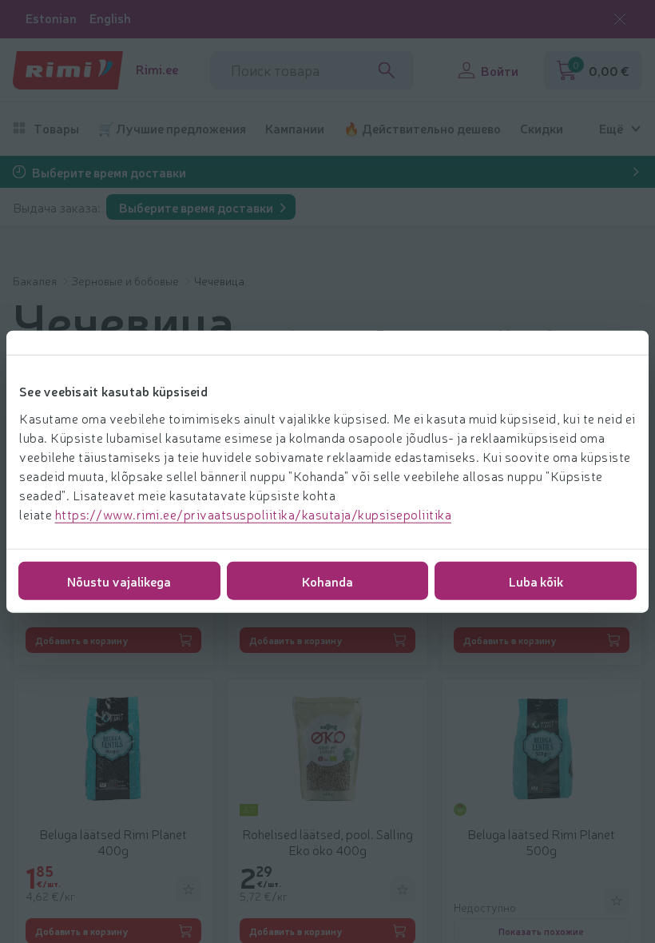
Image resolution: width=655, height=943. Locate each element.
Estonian (51, 18)
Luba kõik (536, 580)
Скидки (541, 128)
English (110, 18)
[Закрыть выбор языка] (619, 19)
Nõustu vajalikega (119, 580)
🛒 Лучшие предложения (172, 128)
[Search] (386, 70)
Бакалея (36, 280)
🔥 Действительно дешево (422, 128)
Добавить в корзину (82, 640)
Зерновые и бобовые (126, 280)
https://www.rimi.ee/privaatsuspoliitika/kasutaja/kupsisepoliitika (253, 513)
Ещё (611, 128)
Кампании (294, 128)
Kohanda (327, 580)
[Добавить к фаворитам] (188, 889)
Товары (56, 128)
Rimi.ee (157, 69)
